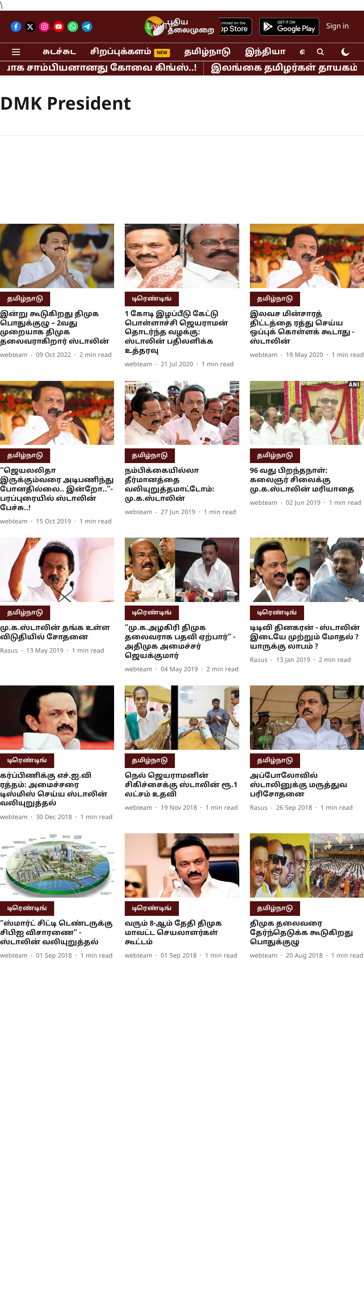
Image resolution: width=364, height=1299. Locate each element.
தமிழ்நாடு (207, 52)
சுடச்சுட (59, 52)
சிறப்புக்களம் (120, 52)
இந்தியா (265, 52)
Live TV (160, 27)
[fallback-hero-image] (57, 256)
